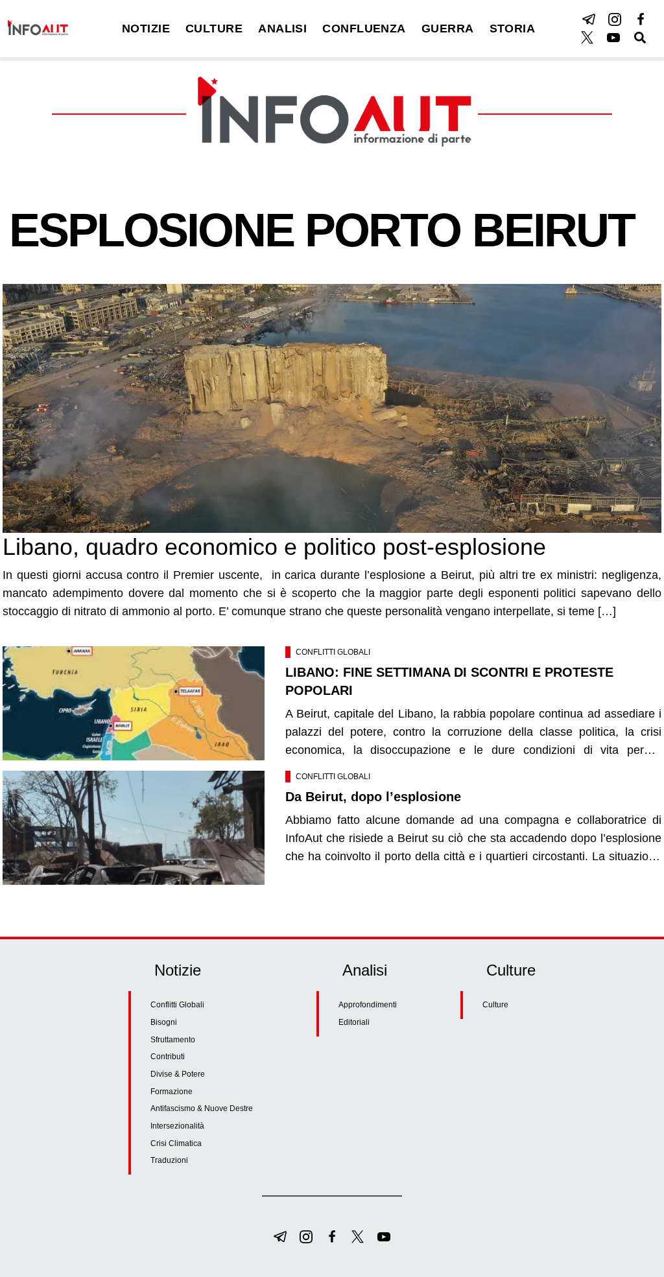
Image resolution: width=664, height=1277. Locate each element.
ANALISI (282, 28)
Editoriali (354, 1022)
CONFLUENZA (364, 28)
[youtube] (613, 38)
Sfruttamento (172, 1039)
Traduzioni (169, 1160)
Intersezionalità (177, 1126)
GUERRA (447, 28)
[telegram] (589, 19)
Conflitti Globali (333, 652)
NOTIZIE (146, 28)
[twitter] (587, 38)
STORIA (513, 28)
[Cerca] (640, 37)
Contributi (167, 1056)
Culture (495, 1004)
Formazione (171, 1091)
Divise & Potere (177, 1074)
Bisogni (163, 1022)
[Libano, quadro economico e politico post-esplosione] (332, 408)
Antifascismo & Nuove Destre (201, 1108)
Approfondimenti (367, 1004)
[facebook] (641, 19)
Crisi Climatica (176, 1143)
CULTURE (214, 28)
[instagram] (615, 19)
